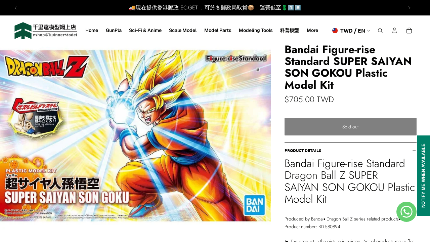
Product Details (303, 150)
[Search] (380, 30)
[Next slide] (409, 7)
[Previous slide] (15, 7)
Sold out (350, 126)
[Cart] (409, 30)
